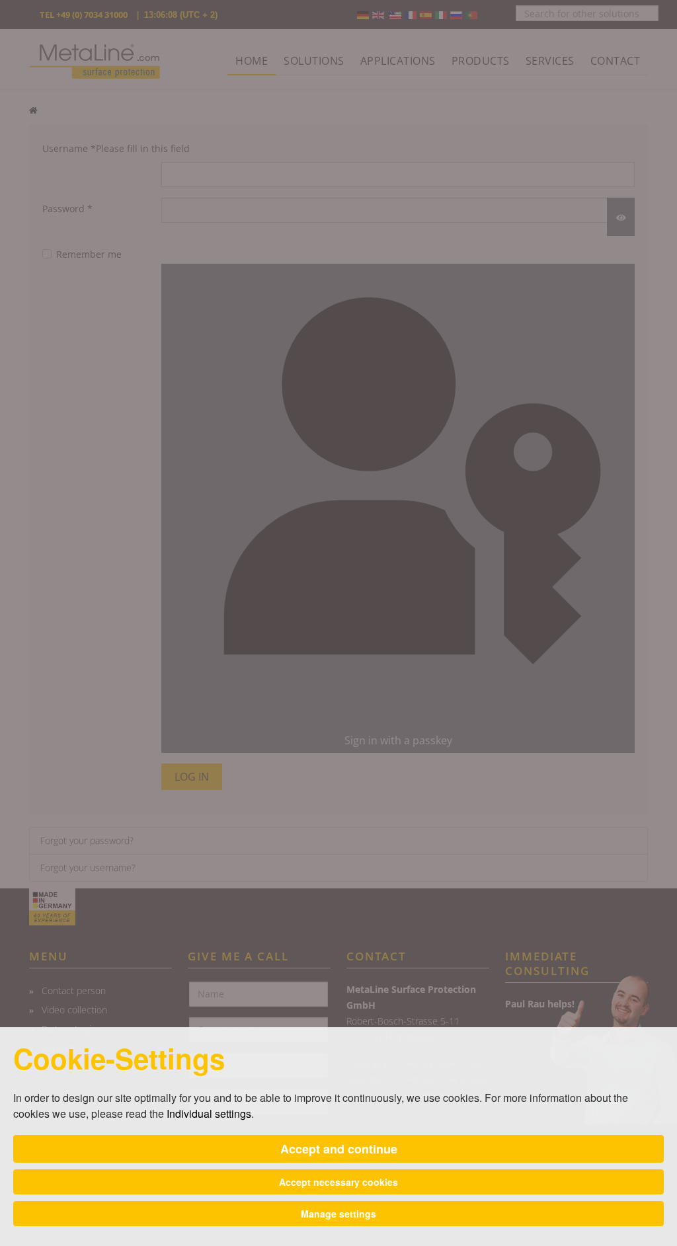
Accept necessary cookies (338, 1181)
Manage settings (338, 1213)
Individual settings (209, 1113)
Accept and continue (338, 1148)
